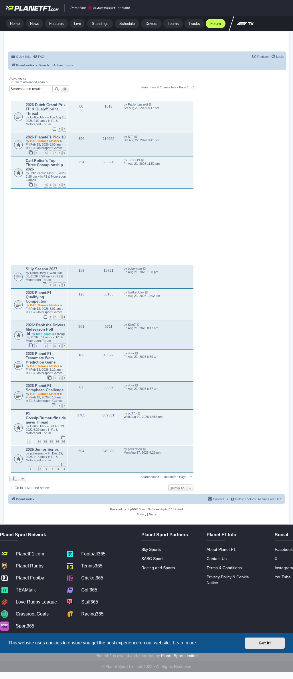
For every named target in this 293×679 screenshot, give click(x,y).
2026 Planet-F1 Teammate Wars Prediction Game (41, 358)
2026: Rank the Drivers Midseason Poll (45, 327)
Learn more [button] (184, 642)
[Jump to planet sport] (102, 8)
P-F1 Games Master (45, 141)
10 (45, 468)
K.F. (130, 136)
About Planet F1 (221, 549)
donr (131, 353)
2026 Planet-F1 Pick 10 (46, 137)
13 (63, 468)
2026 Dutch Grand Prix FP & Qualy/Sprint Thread (46, 109)
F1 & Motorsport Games (46, 148)
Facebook (284, 549)
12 (57, 468)
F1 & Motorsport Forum (42, 122)
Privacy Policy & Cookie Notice (228, 580)
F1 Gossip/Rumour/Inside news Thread (46, 418)
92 (45, 441)
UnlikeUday (38, 117)
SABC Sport (152, 558)
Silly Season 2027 (41, 269)
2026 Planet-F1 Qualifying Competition (39, 297)
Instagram (284, 567)
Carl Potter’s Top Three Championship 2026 (44, 164)
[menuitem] (38, 56)
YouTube (283, 577)
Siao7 (132, 324)
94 (57, 441)
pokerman (135, 268)
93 (51, 441)
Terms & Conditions (224, 567)
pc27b (132, 413)
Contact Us (217, 558)
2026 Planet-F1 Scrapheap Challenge (45, 388)
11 (51, 468)
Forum (215, 23)
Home (15, 23)
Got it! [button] (265, 643)
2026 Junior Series (42, 449)
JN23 (34, 173)
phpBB (131, 509)
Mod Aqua (44, 333)
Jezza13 (134, 160)
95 (63, 441)
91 (39, 441)
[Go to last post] (150, 104)
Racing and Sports (158, 567)
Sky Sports (151, 549)
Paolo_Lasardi (138, 104)
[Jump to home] (32, 8)
